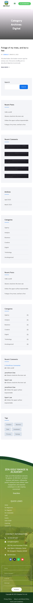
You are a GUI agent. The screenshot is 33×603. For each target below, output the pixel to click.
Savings (17, 434)
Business (7, 237)
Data (7, 429)
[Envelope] (22, 559)
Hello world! (8, 112)
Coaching (7, 523)
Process (8, 434)
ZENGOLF (6, 54)
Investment (17, 429)
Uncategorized (9, 257)
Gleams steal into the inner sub (14, 116)
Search (7, 82)
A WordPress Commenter (12, 145)
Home (6, 505)
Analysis (7, 232)
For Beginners (9, 507)
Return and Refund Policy (21, 599)
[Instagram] (14, 559)
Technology (8, 252)
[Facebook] (10, 559)
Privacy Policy (8, 599)
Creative (7, 242)
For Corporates (9, 513)
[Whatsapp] (18, 559)
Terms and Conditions (16, 601)
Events (7, 518)
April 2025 (8, 200)
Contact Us (8, 526)
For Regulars (8, 510)
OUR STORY (8, 520)
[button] (14, 3)
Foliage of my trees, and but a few (14, 49)
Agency (7, 227)
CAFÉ (6, 515)
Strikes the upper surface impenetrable (16, 120)
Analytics (8, 424)
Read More (4, 67)
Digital (7, 247)
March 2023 (8, 204)
